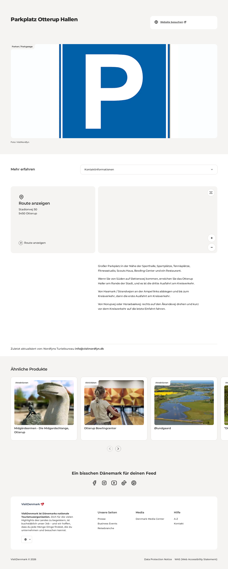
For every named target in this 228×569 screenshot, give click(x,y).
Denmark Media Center (150, 518)
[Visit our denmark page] (94, 483)
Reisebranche (106, 528)
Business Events (107, 523)
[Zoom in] (212, 238)
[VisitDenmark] (32, 504)
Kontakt (179, 523)
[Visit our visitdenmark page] (114, 483)
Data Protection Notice (158, 559)
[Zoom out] (212, 247)
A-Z (176, 518)
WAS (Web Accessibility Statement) (196, 559)
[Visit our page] (104, 483)
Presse (102, 518)
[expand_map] (211, 192)
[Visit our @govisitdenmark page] (124, 483)
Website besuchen (171, 22)
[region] (157, 219)
